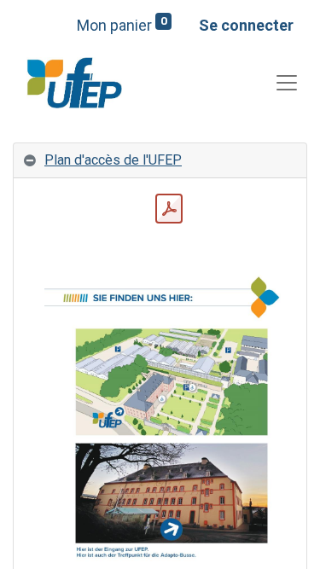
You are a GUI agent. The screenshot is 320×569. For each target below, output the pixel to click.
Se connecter (246, 25)
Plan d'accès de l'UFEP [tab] (113, 160)
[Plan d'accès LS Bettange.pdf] (169, 209)
